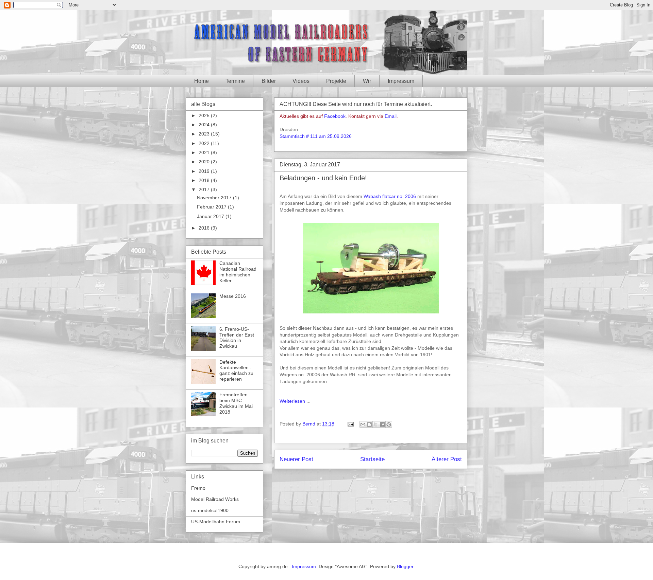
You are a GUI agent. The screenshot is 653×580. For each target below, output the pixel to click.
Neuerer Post (296, 459)
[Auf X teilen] (375, 424)
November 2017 (215, 197)
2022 (205, 143)
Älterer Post (447, 459)
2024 (205, 124)
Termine (235, 81)
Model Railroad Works (215, 499)
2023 (205, 134)
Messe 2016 (232, 296)
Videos (300, 81)
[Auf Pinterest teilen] (388, 424)
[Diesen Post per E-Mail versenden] (362, 424)
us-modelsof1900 (210, 510)
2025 (205, 115)
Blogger (405, 566)
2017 (205, 189)
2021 (205, 152)
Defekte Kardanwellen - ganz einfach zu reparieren (236, 370)
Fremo (198, 488)
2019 (205, 171)
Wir (367, 81)
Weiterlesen (292, 401)
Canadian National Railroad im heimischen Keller (237, 271)
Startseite (372, 459)
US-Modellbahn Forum (215, 521)
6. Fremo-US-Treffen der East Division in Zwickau (236, 337)
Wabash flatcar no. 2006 (390, 196)
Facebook (335, 116)
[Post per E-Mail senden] (350, 424)
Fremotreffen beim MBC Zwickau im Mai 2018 (236, 403)
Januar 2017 (211, 216)
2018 (205, 180)
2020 (205, 161)
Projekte (336, 81)
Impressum (401, 81)
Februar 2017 (212, 207)
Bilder (269, 81)
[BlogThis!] (369, 424)
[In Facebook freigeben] (382, 424)
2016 (205, 228)
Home (201, 81)
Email (391, 116)
